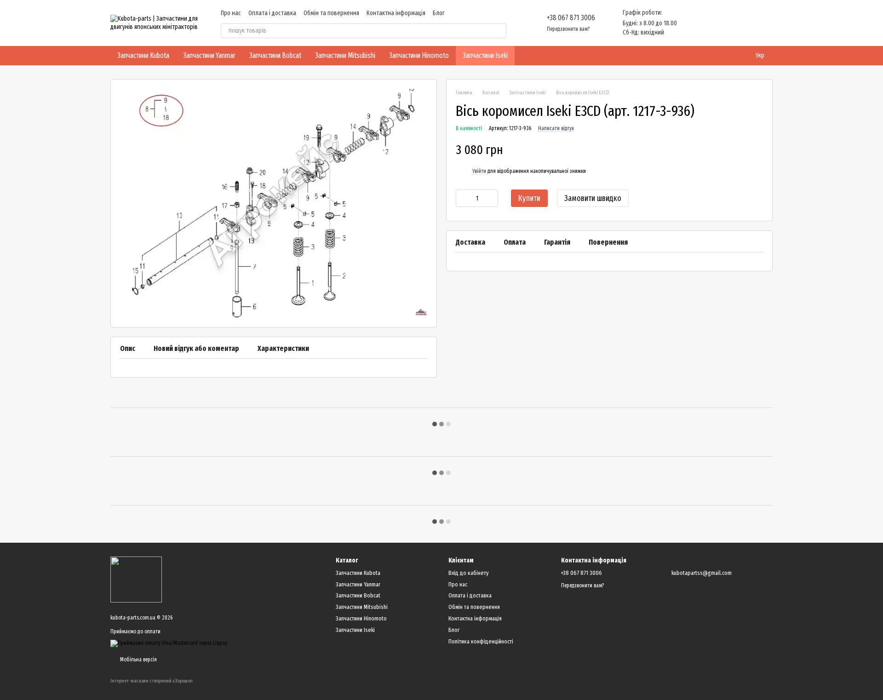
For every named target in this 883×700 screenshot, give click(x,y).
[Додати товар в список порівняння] (740, 150)
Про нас (231, 13)
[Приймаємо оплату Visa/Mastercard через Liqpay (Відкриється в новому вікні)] (168, 643)
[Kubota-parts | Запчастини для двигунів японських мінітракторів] (136, 579)
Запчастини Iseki (485, 55)
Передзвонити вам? (568, 29)
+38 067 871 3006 (571, 17)
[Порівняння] (693, 23)
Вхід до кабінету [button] (468, 572)
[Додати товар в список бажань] (758, 150)
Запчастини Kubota (143, 55)
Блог (439, 13)
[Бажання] (717, 23)
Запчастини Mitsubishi (345, 55)
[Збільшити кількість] (491, 198)
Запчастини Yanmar (209, 55)
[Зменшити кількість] (462, 198)
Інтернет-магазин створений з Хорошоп (151, 681)
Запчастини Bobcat (275, 55)
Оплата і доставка (272, 13)
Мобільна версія (138, 659)
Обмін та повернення (331, 13)
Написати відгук (556, 129)
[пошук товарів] (499, 30)
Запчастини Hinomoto (419, 55)
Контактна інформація (396, 13)
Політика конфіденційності (480, 641)
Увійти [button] (479, 171)
